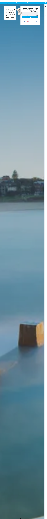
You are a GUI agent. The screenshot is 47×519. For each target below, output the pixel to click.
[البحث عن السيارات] (46, 8)
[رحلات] (46, 13)
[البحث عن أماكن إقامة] (46, 6)
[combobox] (34, 11)
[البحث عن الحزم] (46, 9)
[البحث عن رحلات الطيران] (46, 5)
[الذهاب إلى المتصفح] (46, 11)
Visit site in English (31, 0)
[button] (1, 1)
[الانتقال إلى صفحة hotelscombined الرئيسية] (41, 2)
